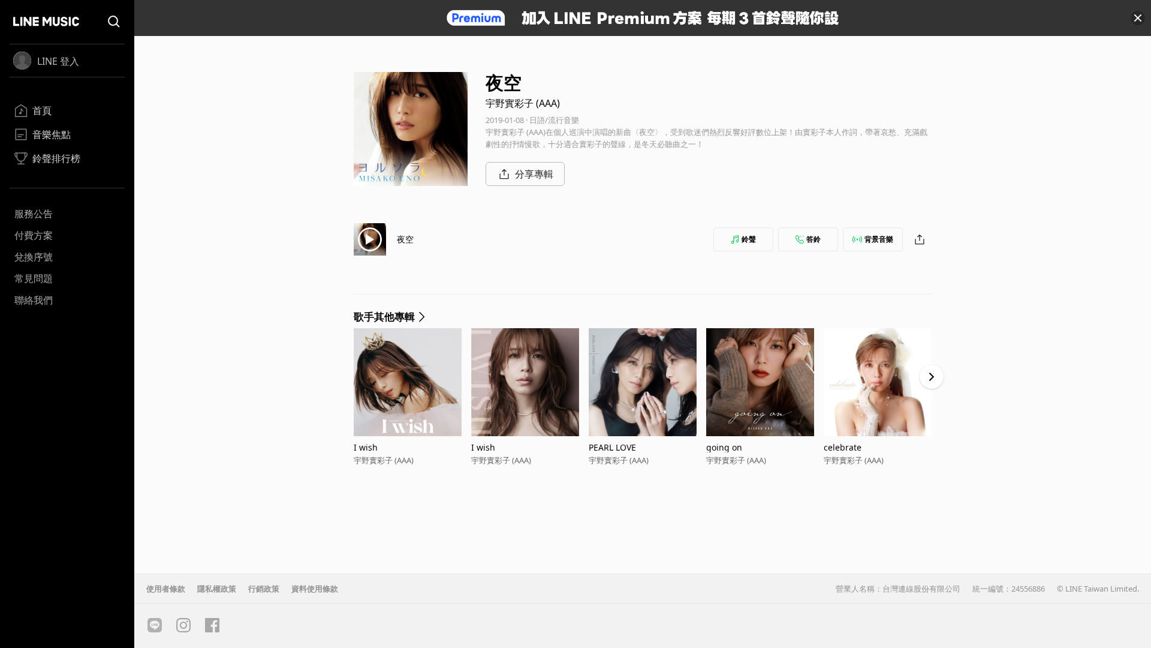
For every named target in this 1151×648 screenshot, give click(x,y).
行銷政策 (263, 588)
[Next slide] (932, 377)
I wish (366, 447)
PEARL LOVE (612, 447)
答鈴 (813, 239)
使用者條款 (165, 588)
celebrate (842, 447)
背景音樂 (878, 239)
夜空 (405, 239)
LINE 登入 (58, 61)
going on (724, 447)
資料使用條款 (314, 588)
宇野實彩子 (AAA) (523, 103)
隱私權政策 (216, 588)
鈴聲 (749, 239)
